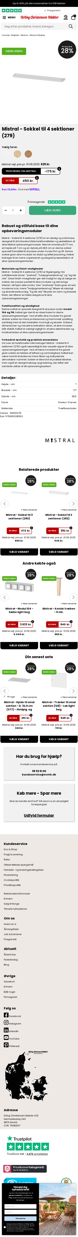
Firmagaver (10, 997)
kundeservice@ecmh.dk (39, 774)
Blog (6, 964)
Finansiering (11, 875)
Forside (5, 35)
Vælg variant (19, 552)
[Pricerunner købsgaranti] (24, 1169)
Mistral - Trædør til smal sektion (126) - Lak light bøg (59, 705)
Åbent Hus (10, 954)
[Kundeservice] (66, 17)
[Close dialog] (74, 1185)
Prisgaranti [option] (53, 10)
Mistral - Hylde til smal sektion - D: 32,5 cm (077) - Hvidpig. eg (19, 705)
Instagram (15, 1023)
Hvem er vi (10, 924)
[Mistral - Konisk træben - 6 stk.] (59, 586)
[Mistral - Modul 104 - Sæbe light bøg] (19, 586)
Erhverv (8, 898)
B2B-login (9, 992)
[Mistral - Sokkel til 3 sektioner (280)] (19, 493)
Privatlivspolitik (12, 885)
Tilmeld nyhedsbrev (15, 909)
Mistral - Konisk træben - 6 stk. (58, 610)
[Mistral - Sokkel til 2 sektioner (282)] (59, 493)
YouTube (14, 1038)
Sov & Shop (10, 849)
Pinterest (14, 1046)
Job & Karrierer (13, 934)
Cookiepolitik (11, 880)
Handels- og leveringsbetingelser (24, 870)
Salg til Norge (11, 903)
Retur (7, 859)
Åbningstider (11, 929)
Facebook (15, 1016)
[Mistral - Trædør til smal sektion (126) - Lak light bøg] (59, 680)
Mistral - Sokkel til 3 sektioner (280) (19, 516)
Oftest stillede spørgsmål (18, 864)
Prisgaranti (10, 939)
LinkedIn (14, 1031)
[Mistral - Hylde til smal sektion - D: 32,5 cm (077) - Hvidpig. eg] (19, 680)
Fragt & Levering (13, 854)
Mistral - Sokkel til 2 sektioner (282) (58, 516)
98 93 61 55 (39, 771)
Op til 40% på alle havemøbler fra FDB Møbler (39, 3)
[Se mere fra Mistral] (60, 440)
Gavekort (9, 981)
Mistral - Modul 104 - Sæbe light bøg (19, 610)
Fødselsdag (11, 959)
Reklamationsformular (17, 893)
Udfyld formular (39, 815)
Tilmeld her (20, 1218)
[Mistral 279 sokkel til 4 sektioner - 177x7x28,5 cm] (39, 81)
